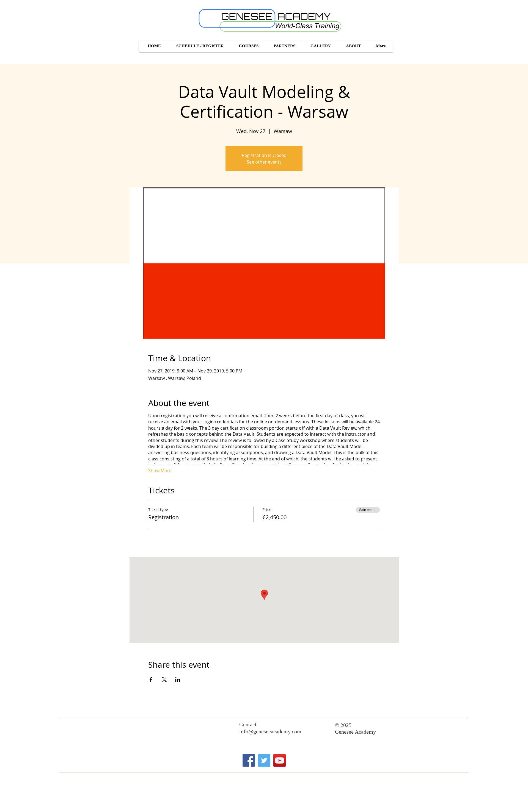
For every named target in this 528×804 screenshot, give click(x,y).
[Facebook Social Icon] (249, 760)
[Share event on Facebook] (150, 679)
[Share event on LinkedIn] (177, 679)
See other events (264, 162)
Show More (160, 471)
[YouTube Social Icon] (279, 760)
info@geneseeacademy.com (270, 731)
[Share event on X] (164, 679)
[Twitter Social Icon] (264, 760)
